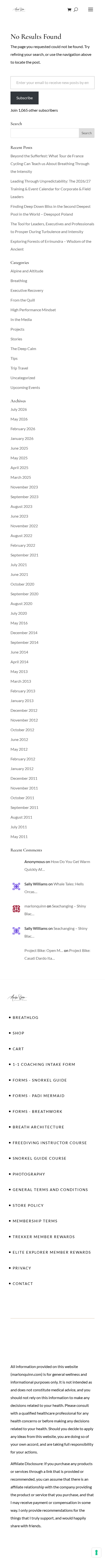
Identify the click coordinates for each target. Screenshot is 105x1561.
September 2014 (24, 642)
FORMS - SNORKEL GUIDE (40, 1080)
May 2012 (19, 749)
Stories (16, 338)
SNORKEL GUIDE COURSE (40, 1158)
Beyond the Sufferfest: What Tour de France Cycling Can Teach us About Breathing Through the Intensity (49, 163)
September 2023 (24, 496)
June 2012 (19, 739)
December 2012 (23, 710)
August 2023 (21, 506)
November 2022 (24, 525)
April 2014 (19, 661)
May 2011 (19, 836)
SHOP (18, 1033)
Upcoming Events (25, 387)
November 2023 (24, 487)
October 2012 (22, 729)
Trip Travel (19, 368)
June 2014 (19, 652)
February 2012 (22, 758)
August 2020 (21, 603)
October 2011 (22, 797)
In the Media (21, 319)
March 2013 (20, 681)
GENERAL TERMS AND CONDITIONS (50, 1189)
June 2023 (19, 516)
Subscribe (24, 97)
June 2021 (19, 574)
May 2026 (19, 419)
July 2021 (18, 564)
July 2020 (18, 613)
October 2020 (22, 584)
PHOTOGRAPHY (29, 1174)
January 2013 (21, 700)
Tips (14, 358)
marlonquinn (35, 906)
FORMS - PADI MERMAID (39, 1095)
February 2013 (22, 690)
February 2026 (22, 428)
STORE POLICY (28, 1205)
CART (18, 1049)
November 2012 (24, 720)
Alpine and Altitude (26, 271)
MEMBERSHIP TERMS (35, 1221)
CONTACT (23, 1283)
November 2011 (24, 788)
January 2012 (21, 768)
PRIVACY (22, 1268)
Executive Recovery (26, 290)
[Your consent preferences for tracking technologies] (96, 1552)
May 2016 (19, 623)
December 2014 (23, 632)
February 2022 (22, 545)
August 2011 (21, 817)
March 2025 (20, 477)
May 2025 (19, 457)
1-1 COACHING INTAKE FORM (44, 1064)
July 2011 (18, 826)
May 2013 (19, 671)
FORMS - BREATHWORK (38, 1111)
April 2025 (19, 467)
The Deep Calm (23, 348)
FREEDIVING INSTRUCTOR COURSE (50, 1143)
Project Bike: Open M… (43, 950)
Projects (17, 329)
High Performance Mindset (33, 309)
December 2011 (23, 778)
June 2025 (19, 448)
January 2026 (21, 438)
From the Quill (22, 300)
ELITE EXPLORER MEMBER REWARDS (52, 1252)
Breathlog (18, 280)
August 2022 (21, 535)
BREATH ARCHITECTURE (38, 1127)
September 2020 (24, 593)
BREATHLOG (26, 1017)
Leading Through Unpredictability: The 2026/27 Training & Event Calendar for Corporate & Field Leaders (50, 189)
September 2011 (24, 807)
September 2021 (24, 555)
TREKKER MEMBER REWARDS (44, 1236)
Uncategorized (22, 377)
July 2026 (18, 409)
